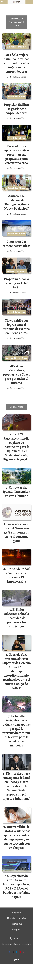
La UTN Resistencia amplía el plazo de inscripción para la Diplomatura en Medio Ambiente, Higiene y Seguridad (16, 447)
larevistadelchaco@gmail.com (16, 944)
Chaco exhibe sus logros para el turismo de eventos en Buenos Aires (16, 326)
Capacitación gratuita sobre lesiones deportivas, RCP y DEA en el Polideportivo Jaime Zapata (16, 886)
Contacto (16, 912)
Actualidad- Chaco (16, 96)
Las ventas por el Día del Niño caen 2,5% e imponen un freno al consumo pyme (16, 532)
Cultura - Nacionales (16, 270)
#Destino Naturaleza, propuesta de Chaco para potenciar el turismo (16, 374)
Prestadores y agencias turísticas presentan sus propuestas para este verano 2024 (16, 154)
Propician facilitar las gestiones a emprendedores (16, 108)
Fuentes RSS (16, 923)
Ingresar (18, 929)
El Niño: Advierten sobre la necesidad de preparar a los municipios (16, 618)
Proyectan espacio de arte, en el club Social (16, 283)
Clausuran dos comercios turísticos (16, 243)
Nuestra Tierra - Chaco (16, 358)
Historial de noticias (16, 918)
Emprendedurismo (16, 46)
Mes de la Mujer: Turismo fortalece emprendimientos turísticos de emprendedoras (16, 63)
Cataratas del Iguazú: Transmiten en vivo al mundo (16, 491)
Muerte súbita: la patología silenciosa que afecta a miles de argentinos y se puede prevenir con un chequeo (16, 837)
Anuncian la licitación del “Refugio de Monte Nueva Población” (16, 202)
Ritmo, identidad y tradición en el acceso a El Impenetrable (18, 575)
